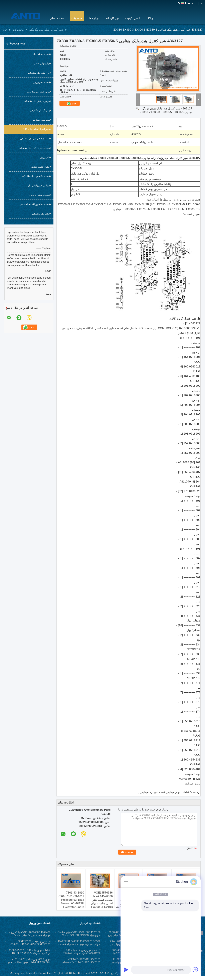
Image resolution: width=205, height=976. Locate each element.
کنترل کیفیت (132, 18)
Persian (189, 3)
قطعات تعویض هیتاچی (178, 792)
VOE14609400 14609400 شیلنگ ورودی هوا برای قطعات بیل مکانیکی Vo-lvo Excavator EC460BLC (29, 935)
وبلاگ (150, 18)
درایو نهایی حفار (42, 63)
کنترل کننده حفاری (40, 166)
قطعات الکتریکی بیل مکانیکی (35, 138)
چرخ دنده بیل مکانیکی (39, 72)
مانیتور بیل (44, 157)
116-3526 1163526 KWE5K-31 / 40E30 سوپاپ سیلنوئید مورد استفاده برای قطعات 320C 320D (79, 944)
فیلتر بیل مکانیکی (41, 213)
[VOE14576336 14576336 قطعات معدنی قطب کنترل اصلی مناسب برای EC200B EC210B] (100, 881)
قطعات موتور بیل (41, 82)
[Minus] (126, 881)
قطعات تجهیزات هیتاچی (153, 792)
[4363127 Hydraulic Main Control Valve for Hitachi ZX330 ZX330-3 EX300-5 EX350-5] (168, 68)
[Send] (126, 969)
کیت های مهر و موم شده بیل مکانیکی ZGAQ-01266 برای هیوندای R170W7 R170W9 (81, 953)
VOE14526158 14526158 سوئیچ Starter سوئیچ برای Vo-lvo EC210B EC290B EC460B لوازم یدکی (79, 935)
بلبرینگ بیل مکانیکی (40, 110)
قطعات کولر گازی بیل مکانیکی (34, 148)
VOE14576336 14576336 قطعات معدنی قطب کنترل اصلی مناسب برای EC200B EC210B (101, 899)
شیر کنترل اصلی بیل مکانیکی (46, 29)
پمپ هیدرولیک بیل (41, 119)
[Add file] (195, 969)
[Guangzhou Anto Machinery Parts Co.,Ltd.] (23, 16)
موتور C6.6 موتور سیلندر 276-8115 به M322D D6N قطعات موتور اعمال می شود (29, 961)
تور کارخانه (112, 18)
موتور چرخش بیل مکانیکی (37, 101)
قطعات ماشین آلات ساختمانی (35, 204)
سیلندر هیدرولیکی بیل (39, 185)
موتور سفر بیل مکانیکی (38, 91)
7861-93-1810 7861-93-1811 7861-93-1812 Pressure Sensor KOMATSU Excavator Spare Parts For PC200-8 (71, 901)
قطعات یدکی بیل (41, 54)
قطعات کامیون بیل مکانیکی (36, 176)
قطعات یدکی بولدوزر (39, 195)
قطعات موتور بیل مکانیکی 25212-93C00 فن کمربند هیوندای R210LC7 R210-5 (29, 952)
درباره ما (94, 18)
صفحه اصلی (57, 18)
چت (73, 103)
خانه (4, 29)
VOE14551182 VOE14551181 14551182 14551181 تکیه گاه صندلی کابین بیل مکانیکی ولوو (81, 962)
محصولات (76, 18)
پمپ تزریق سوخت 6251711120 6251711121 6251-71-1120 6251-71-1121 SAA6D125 (30, 944)
